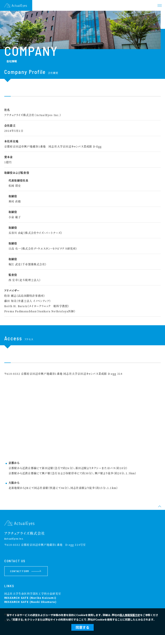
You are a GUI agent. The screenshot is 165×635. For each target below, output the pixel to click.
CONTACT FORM (19, 571)
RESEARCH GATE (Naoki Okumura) (30, 602)
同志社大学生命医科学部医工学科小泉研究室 (32, 593)
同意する (82, 627)
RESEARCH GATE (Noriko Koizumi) (30, 597)
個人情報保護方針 (129, 615)
